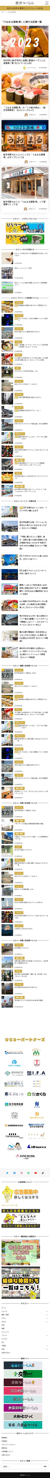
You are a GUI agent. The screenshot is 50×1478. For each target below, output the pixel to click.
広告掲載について (7, 1451)
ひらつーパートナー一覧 (9, 1205)
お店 (3, 1325)
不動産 (4, 1346)
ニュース (4, 1311)
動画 (3, 1328)
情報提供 (4, 1438)
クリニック (5, 1332)
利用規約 (4, 1441)
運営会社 (4, 1448)
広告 (3, 1349)
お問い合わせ (6, 1353)
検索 (45, 1466)
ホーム (4, 1308)
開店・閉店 (5, 1315)
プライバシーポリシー (9, 1445)
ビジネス (4, 1339)
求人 (3, 1342)
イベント (4, 1335)
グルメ (4, 1318)
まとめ (4, 1322)
